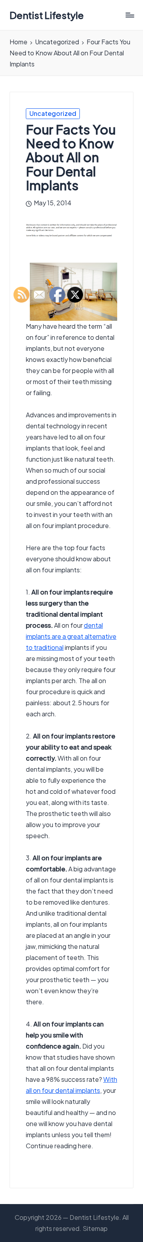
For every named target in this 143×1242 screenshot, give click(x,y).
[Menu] (129, 15)
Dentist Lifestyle (47, 15)
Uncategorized (52, 113)
